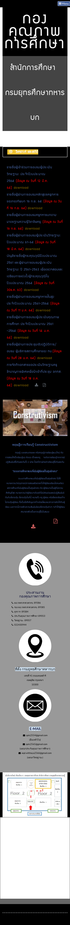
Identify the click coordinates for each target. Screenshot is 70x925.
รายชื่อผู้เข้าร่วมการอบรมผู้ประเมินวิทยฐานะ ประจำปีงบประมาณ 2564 (29, 174)
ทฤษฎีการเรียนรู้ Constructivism (35, 444)
